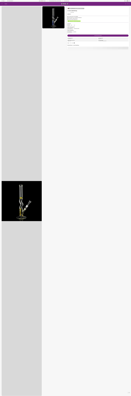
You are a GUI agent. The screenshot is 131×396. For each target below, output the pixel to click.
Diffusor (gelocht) (70, 28)
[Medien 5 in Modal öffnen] (22, 201)
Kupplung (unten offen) (76, 28)
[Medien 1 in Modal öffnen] (53, 17)
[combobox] (3, 1)
